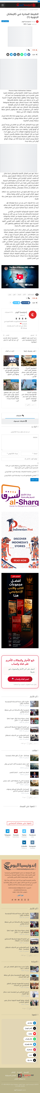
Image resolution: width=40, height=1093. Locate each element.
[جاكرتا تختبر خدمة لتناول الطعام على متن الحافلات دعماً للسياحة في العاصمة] (34, 969)
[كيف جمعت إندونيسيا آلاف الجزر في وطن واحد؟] (34, 766)
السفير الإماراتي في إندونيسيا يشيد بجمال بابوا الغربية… (16, 993)
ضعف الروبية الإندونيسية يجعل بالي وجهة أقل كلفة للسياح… (16, 976)
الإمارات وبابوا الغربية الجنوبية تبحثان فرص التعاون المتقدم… (16, 1001)
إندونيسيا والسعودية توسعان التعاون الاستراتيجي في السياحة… (18, 984)
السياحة (19, 294)
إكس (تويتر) (28, 1028)
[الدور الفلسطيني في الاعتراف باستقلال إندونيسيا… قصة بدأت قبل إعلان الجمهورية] (34, 738)
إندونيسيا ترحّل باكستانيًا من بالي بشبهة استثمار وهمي (17, 711)
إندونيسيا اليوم (5, 21)
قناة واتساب (28, 1039)
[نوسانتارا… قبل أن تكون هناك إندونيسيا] (34, 758)
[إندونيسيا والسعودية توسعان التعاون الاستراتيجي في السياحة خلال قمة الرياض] (34, 986)
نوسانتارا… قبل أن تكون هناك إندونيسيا (17, 755)
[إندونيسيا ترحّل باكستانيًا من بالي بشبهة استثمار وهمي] (34, 712)
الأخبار (24, 294)
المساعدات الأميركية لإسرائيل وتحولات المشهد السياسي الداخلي (17, 790)
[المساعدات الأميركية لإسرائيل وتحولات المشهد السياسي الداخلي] (34, 791)
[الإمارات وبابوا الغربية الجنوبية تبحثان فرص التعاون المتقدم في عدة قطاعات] (34, 1003)
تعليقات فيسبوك (19, 421)
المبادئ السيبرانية (10, 1075)
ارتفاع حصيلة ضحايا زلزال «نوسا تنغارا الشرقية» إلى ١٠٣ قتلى (18, 719)
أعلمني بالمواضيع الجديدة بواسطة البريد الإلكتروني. (20, 475)
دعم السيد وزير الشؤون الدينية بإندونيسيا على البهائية (29, 340)
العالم (16, 356)
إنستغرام (29, 1049)
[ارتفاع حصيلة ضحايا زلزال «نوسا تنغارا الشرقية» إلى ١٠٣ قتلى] (34, 721)
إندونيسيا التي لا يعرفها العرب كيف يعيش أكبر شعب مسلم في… (16, 781)
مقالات (34, 356)
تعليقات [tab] (18, 415)
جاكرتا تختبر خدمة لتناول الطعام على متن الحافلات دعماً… (16, 967)
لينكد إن (30, 1023)
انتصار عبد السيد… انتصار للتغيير (19, 772)
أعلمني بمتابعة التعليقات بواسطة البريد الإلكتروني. (20, 472)
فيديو (10, 294)
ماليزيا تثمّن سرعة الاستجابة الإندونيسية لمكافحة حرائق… (17, 702)
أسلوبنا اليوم (15, 381)
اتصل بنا (19, 1072)
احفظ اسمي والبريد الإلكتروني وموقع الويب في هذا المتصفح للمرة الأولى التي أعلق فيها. (22, 467)
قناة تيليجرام (28, 1044)
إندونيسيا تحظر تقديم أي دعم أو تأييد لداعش (10, 339)
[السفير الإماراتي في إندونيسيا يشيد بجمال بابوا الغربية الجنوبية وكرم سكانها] (34, 994)
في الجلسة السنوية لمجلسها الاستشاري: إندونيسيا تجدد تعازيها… (16, 728)
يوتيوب (30, 1033)
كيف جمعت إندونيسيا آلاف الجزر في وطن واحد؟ (16, 765)
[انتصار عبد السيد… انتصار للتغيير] (34, 775)
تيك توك (29, 1060)
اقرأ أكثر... (20, 895)
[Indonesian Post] (26, 1076)
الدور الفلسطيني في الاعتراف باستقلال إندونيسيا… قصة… (17, 736)
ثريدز (30, 1055)
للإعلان (13, 1072)
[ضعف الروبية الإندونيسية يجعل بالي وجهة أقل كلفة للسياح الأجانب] (34, 977)
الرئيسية (26, 1072)
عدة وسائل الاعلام (20, 1079)
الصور (14, 294)
